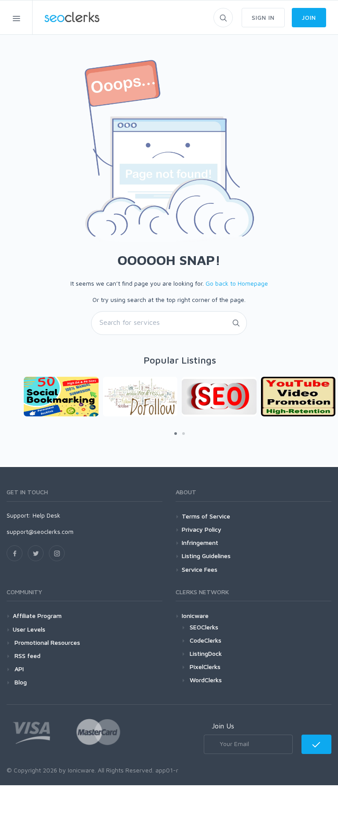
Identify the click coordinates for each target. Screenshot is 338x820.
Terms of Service (206, 516)
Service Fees (199, 569)
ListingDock (206, 653)
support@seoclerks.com (40, 531)
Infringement (200, 542)
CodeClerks (205, 640)
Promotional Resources (46, 642)
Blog (20, 682)
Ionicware (195, 615)
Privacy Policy (201, 529)
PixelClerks (205, 666)
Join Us (223, 726)
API (18, 669)
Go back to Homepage (237, 283)
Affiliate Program (37, 615)
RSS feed (26, 655)
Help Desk (46, 515)
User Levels (29, 629)
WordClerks (206, 680)
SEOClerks (204, 627)
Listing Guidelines (206, 555)
